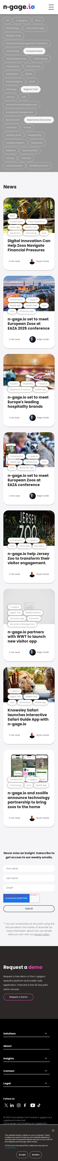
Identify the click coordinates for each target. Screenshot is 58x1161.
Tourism (26, 158)
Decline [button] (35, 1154)
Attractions (33, 66)
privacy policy (42, 934)
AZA (24, 97)
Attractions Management (21, 104)
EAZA (32, 81)
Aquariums (12, 66)
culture (10, 97)
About (7, 1046)
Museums (37, 142)
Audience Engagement (20, 112)
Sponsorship (30, 150)
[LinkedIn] (13, 1107)
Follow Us (8, 1098)
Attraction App (35, 28)
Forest (27, 127)
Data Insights (14, 81)
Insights (8, 1058)
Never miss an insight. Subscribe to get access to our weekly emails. (29, 855)
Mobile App (12, 28)
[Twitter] (6, 1107)
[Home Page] (19, 7)
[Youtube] (33, 1107)
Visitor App (12, 51)
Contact (8, 1071)
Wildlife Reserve (39, 165)
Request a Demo (18, 997)
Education (12, 74)
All (7, 20)
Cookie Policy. (10, 1148)
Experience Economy (39, 119)
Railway (11, 150)
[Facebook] (27, 1107)
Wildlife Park (13, 35)
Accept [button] (22, 1154)
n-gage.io (22, 20)
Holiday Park (13, 135)
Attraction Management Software (26, 43)
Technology (40, 58)
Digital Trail (31, 89)
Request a (22, 967)
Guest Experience (16, 58)
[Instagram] (20, 1107)
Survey (10, 158)
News (9, 186)
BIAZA (28, 74)
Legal (7, 1083)
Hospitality (35, 135)
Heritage (11, 89)
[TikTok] (40, 1107)
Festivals (11, 127)
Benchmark (13, 119)
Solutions (9, 1033)
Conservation (34, 51)
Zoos (38, 20)
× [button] (52, 1130)
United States (14, 165)
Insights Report (15, 142)
